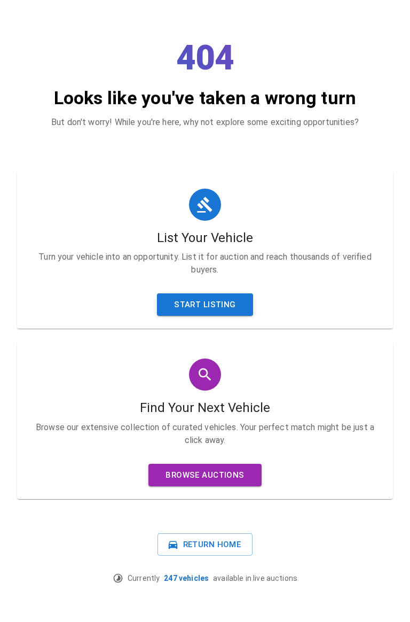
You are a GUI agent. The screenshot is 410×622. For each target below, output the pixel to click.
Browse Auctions (204, 475)
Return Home (212, 544)
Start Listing (205, 304)
